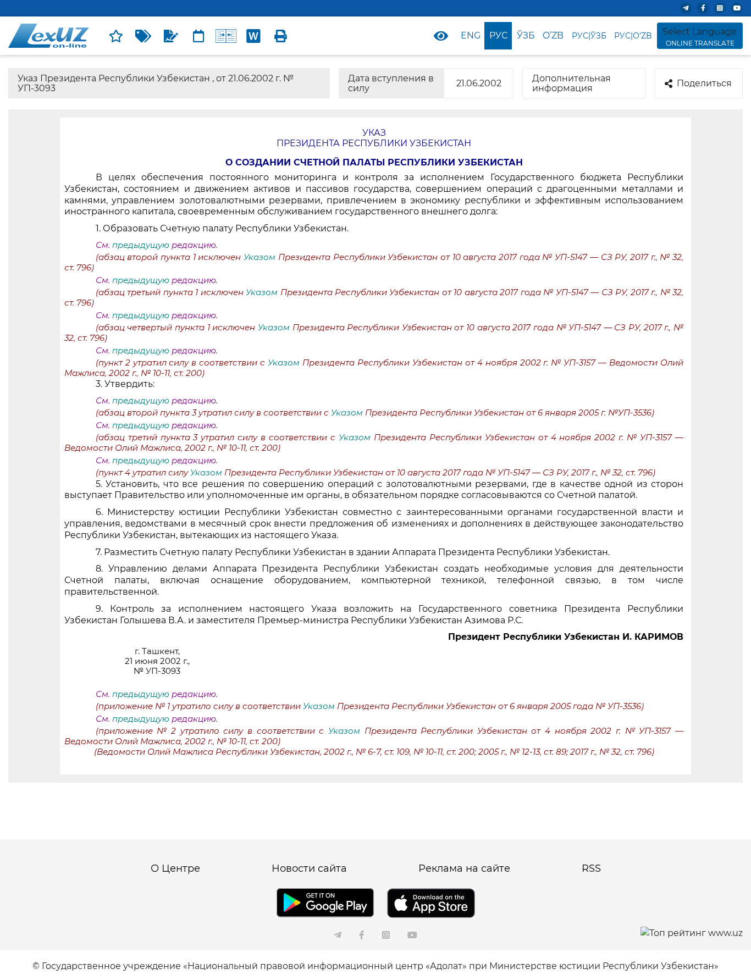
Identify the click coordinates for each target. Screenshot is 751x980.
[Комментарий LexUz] (171, 35)
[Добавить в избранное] (116, 35)
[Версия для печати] (281, 35)
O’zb (553, 35)
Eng (471, 35)
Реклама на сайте (464, 868)
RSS (591, 868)
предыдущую (140, 245)
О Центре (175, 868)
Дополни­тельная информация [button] (571, 83)
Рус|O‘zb (633, 36)
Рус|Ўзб (589, 36)
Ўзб (526, 35)
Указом (261, 257)
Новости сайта (309, 868)
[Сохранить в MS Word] (253, 35)
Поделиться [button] (704, 83)
